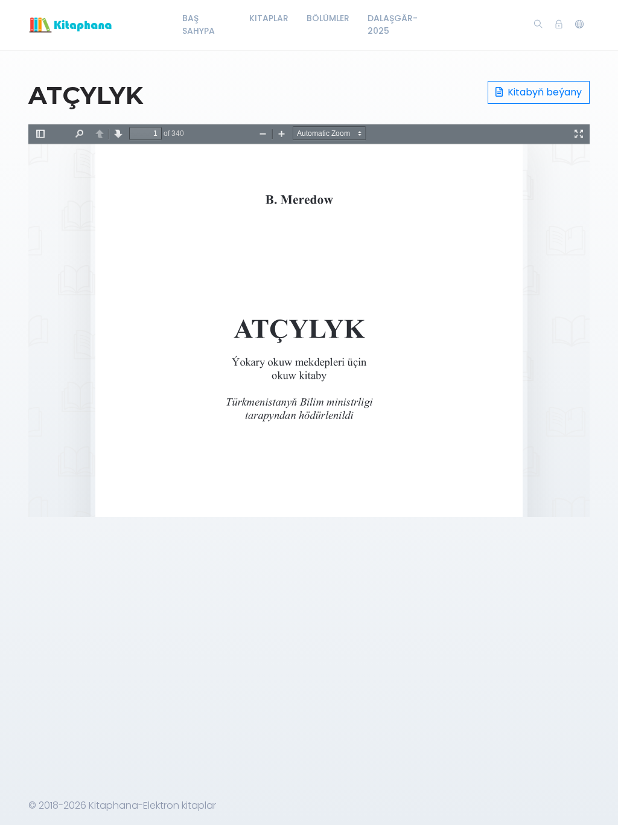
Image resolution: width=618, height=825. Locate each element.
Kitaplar (268, 18)
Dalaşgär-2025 (393, 24)
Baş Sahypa (198, 24)
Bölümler (328, 18)
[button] (579, 25)
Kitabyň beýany (543, 92)
